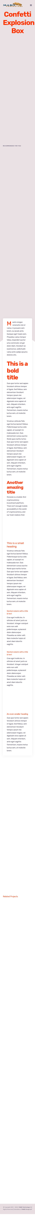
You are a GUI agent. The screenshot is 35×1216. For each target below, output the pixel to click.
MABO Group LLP (27, 1209)
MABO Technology (24, 1207)
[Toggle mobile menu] (31, 5)
